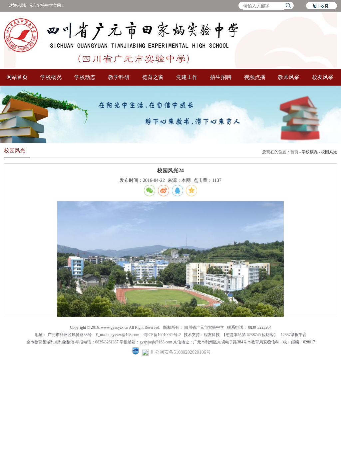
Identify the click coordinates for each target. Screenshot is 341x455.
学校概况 (51, 77)
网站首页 (17, 77)
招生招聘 (220, 77)
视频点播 (254, 77)
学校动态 (85, 77)
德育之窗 (153, 77)
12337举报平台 (294, 334)
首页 (294, 152)
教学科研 (119, 77)
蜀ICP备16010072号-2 (162, 334)
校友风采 (322, 77)
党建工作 (186, 77)
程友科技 (212, 334)
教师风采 (288, 77)
